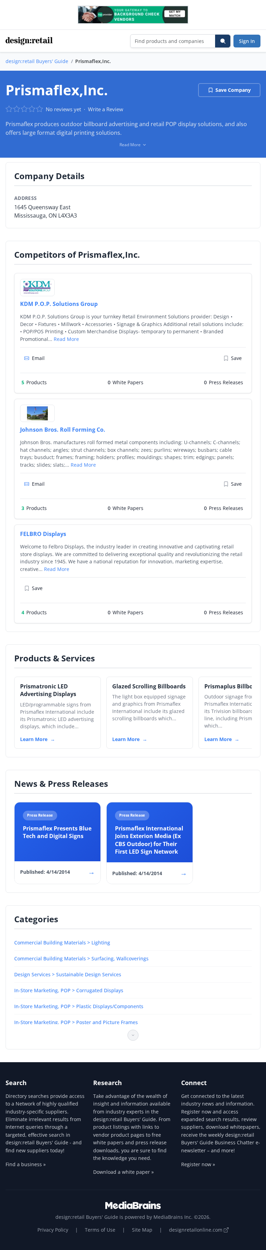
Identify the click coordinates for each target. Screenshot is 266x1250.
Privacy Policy (52, 1229)
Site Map (142, 1229)
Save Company (233, 90)
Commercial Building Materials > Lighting (62, 942)
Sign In (247, 41)
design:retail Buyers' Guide (37, 61)
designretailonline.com (196, 1229)
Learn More (33, 739)
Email (38, 358)
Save (236, 358)
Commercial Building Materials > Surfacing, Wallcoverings (81, 958)
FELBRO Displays (43, 534)
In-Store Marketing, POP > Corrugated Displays (68, 990)
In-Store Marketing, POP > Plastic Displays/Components (78, 1006)
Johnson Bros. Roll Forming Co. (62, 429)
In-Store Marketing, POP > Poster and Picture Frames (76, 1022)
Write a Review (105, 109)
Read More (66, 339)
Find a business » (26, 1164)
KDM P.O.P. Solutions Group (59, 304)
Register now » (198, 1164)
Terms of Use (100, 1229)
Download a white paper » (123, 1172)
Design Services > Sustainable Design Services (67, 974)
